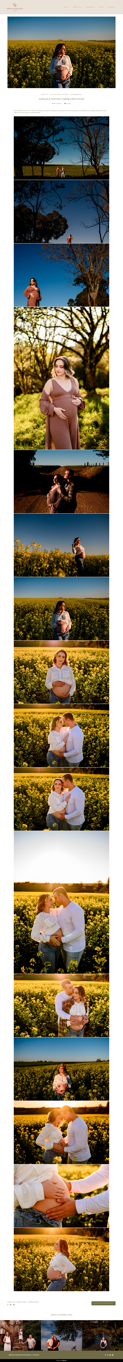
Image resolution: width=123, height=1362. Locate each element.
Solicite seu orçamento (103, 1303)
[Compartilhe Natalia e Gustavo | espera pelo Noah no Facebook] (7, 1305)
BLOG (101, 7)
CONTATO (111, 7)
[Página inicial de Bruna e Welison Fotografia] (17, 7)
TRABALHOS (90, 7)
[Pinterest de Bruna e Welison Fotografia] (110, 1355)
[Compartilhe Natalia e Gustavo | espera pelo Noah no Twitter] (10, 1305)
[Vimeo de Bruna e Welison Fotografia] (112, 1355)
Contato (35, 1355)
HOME (66, 7)
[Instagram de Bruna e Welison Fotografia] (107, 1355)
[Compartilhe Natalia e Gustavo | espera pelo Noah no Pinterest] (14, 1305)
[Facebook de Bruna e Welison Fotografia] (105, 1355)
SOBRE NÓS (77, 7)
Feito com (62, 1360)
